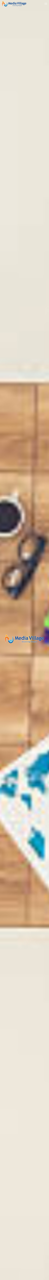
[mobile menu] (46, 4)
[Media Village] (14, 4)
